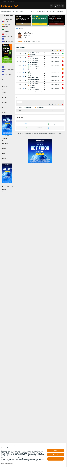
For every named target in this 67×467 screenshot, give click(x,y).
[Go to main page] (12, 6)
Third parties (38, 455)
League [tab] (19, 101)
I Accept (56, 450)
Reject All (55, 454)
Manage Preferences (55, 458)
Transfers (27, 41)
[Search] (51, 6)
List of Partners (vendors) (7, 463)
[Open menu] (62, 6)
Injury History (36, 41)
